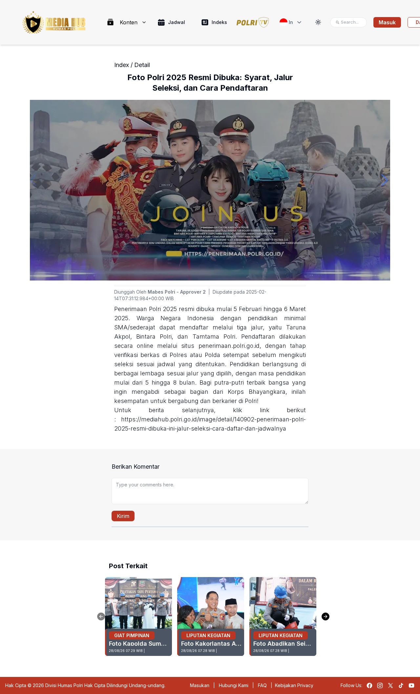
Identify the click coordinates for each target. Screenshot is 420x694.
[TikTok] (401, 685)
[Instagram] (380, 685)
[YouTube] (411, 685)
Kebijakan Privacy (294, 685)
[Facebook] (369, 685)
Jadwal (176, 22)
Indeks (219, 22)
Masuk (387, 22)
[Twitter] (390, 685)
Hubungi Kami (233, 685)
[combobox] (291, 22)
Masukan (199, 685)
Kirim (123, 516)
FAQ (262, 685)
